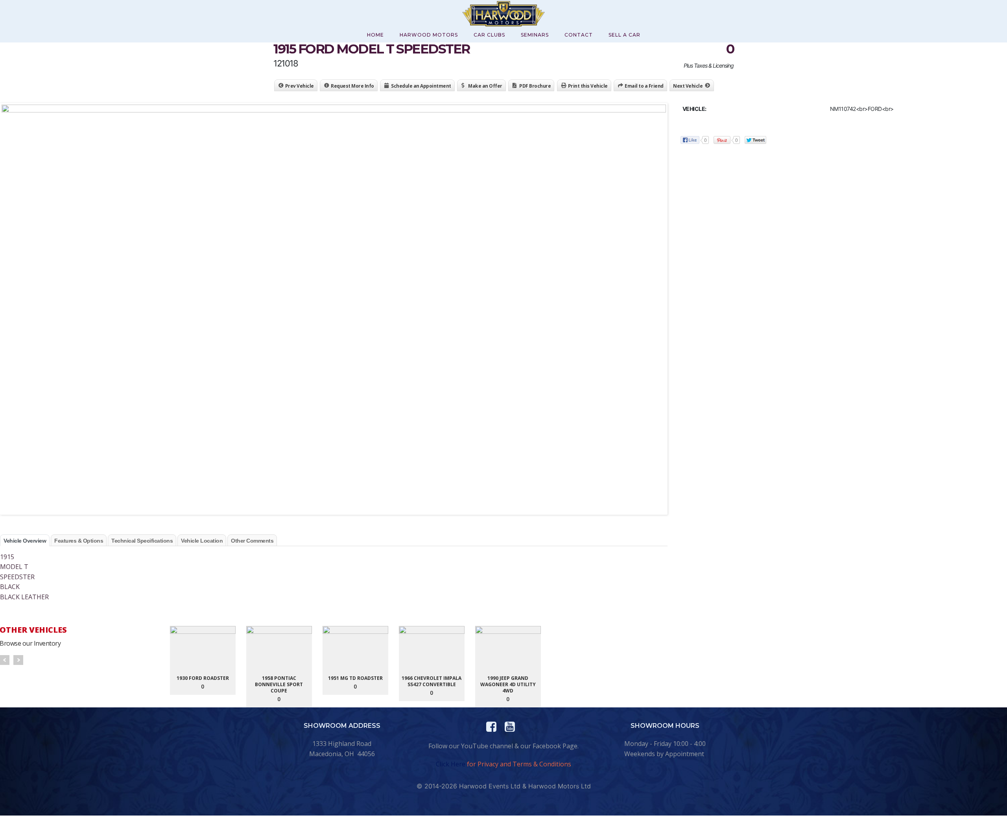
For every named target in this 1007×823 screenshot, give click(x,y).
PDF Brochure (535, 86)
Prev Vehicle (299, 86)
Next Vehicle (688, 86)
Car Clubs (489, 35)
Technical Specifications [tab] (142, 541)
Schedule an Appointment (421, 86)
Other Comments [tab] (252, 541)
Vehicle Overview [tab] (25, 541)
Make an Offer (485, 86)
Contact (578, 35)
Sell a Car (624, 35)
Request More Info (352, 86)
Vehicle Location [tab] (202, 541)
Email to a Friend (644, 86)
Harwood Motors (429, 35)
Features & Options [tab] (78, 541)
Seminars (535, 35)
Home (375, 35)
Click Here (450, 764)
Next (18, 660)
